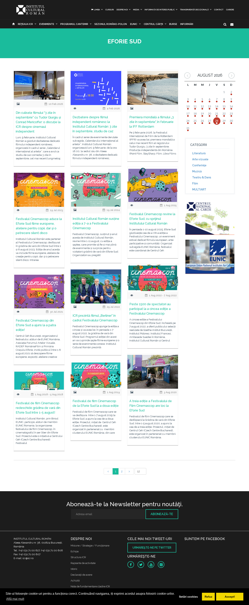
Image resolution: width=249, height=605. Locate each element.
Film (195, 183)
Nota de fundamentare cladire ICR (90, 586)
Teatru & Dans (201, 177)
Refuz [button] (208, 596)
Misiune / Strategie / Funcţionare (90, 545)
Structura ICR (78, 557)
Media (136, 10)
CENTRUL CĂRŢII (153, 24)
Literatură (199, 153)
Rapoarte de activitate (83, 563)
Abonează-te (162, 514)
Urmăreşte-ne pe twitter (151, 547)
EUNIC (133, 24)
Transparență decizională (194, 10)
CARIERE (230, 10)
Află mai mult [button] (15, 599)
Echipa (75, 551)
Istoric (74, 568)
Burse (173, 24)
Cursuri (109, 10)
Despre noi (122, 10)
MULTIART (199, 189)
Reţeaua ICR (25, 24)
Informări (186, 24)
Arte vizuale (200, 159)
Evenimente (46, 24)
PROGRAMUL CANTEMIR (74, 24)
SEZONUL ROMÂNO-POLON (110, 24)
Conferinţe (199, 165)
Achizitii (75, 580)
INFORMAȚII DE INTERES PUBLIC (160, 10)
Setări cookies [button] (188, 596)
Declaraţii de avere (81, 574)
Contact (218, 10)
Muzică (197, 171)
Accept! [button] (230, 596)
